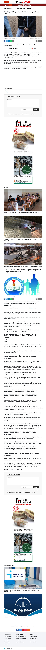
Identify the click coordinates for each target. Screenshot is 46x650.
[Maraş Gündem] (23, 1)
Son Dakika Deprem (21, 642)
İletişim (21, 626)
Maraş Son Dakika (33, 642)
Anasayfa (7, 8)
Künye (17, 626)
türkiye (7, 92)
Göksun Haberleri (8, 636)
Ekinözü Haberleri (33, 636)
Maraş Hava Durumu (9, 644)
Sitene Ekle (32, 626)
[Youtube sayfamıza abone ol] (23, 630)
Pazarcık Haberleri (20, 640)
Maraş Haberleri (8, 634)
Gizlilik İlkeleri (26, 626)
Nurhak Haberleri (33, 640)
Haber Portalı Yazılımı (9, 648)
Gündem (11, 8)
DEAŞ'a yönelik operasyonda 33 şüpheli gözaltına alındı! (25, 8)
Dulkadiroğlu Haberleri (21, 638)
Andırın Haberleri (8, 638)
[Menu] (5, 2)
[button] (36, 41)
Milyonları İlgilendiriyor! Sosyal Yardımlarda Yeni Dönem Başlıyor (24, 5)
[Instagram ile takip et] (25, 630)
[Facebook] (4, 41)
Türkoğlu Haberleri (8, 640)
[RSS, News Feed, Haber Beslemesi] (28, 630)
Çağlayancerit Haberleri (21, 636)
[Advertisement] (23, 79)
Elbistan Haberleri (33, 634)
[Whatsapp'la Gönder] (11, 41)
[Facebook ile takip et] (17, 630)
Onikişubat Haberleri (34, 638)
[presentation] (7, 5)
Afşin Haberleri (20, 634)
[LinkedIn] (9, 41)
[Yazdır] (13, 41)
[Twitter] (7, 41)
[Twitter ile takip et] (20, 630)
